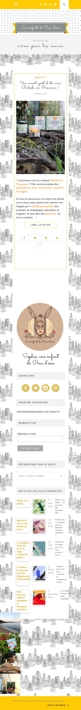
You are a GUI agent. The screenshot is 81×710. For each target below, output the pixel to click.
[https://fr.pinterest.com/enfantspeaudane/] (55, 392)
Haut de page (56, 705)
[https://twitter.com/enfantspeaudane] (35, 392)
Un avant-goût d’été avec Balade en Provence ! (40, 85)
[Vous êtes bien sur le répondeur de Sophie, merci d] (10, 622)
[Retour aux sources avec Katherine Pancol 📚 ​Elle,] (10, 643)
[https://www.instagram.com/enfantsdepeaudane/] (45, 392)
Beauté (40, 77)
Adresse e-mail (26, 433)
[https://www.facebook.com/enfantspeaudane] (25, 392)
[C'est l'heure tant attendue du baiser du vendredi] (10, 663)
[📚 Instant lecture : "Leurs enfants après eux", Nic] (10, 684)
